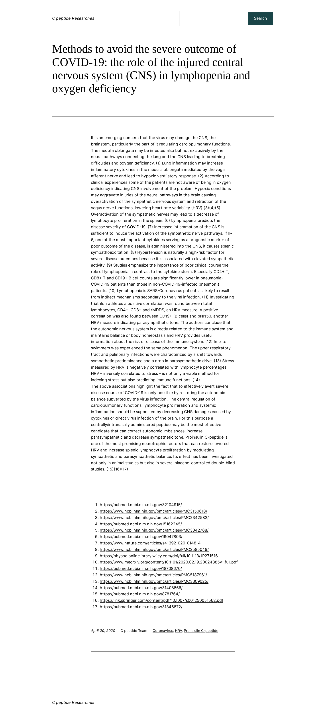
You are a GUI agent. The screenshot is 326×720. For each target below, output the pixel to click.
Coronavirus (163, 630)
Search (260, 18)
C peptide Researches (73, 18)
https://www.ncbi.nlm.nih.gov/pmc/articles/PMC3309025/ (154, 581)
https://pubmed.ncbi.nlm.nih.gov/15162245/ (141, 524)
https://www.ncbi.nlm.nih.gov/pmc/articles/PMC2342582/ (154, 517)
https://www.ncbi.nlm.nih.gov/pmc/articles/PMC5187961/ (153, 575)
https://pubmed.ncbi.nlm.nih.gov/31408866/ (141, 587)
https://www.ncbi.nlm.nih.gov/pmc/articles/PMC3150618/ (153, 511)
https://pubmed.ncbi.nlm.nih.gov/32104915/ (141, 504)
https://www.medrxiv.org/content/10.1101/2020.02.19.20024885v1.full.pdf (169, 562)
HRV (178, 630)
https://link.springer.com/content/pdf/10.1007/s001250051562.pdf (161, 600)
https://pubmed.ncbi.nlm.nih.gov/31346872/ (141, 606)
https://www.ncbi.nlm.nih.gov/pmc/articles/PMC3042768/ (154, 530)
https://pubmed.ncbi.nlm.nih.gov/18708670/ (141, 568)
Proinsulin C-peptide (201, 630)
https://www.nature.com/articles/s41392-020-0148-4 (150, 543)
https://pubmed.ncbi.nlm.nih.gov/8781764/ (140, 594)
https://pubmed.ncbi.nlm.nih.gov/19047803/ (141, 536)
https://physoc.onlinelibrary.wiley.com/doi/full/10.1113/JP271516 (159, 556)
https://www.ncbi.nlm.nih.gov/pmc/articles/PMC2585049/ (154, 549)
